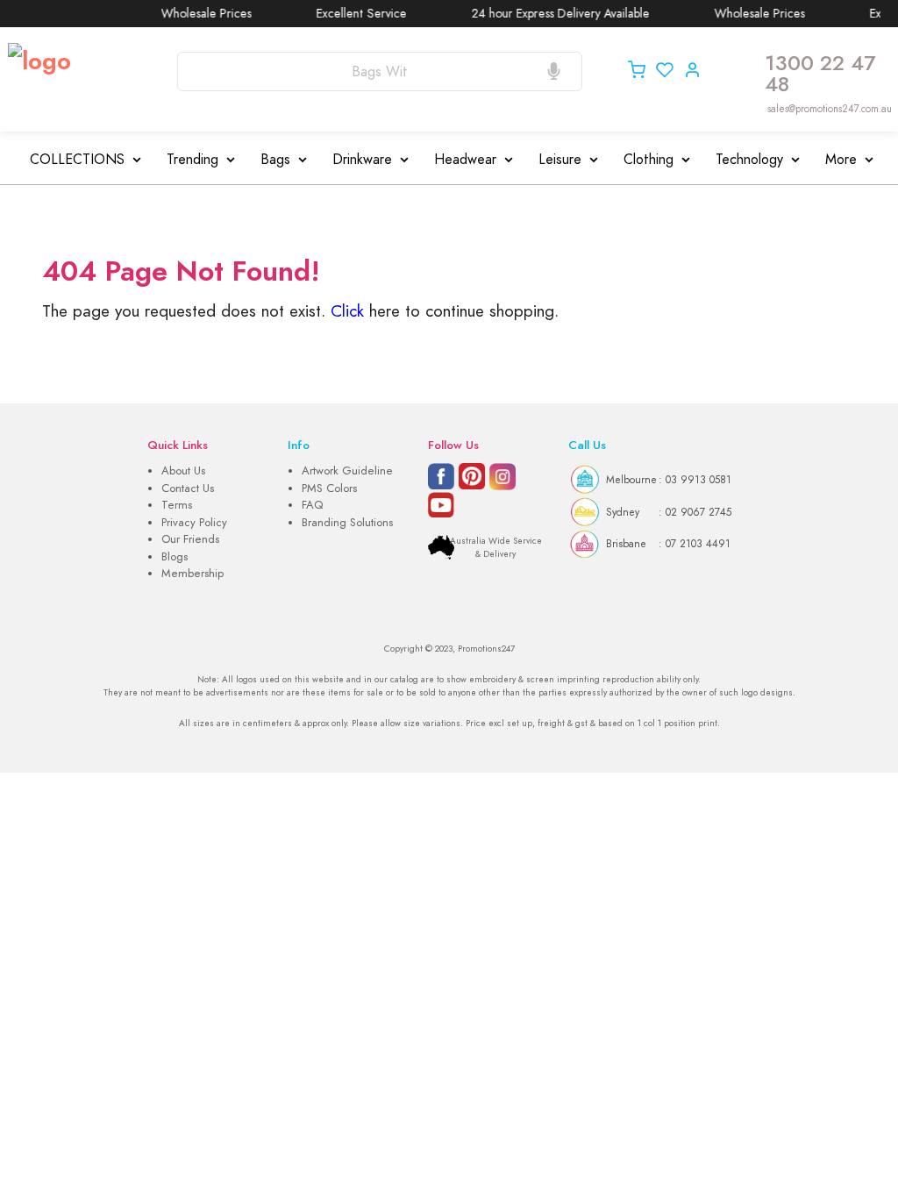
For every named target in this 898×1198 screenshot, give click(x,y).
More (841, 159)
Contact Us (187, 488)
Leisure (559, 159)
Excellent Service (350, 13)
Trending (192, 159)
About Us (183, 471)
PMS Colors (329, 488)
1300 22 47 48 (820, 73)
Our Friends (190, 539)
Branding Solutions (347, 523)
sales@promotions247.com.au (829, 109)
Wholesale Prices (195, 13)
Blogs (174, 557)
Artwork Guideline (347, 471)
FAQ (312, 505)
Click (347, 311)
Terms (176, 505)
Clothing (649, 159)
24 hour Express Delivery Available (549, 13)
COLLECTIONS (77, 159)
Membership (192, 573)
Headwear (465, 159)
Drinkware (362, 159)
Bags (275, 159)
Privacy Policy (194, 523)
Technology (749, 159)
